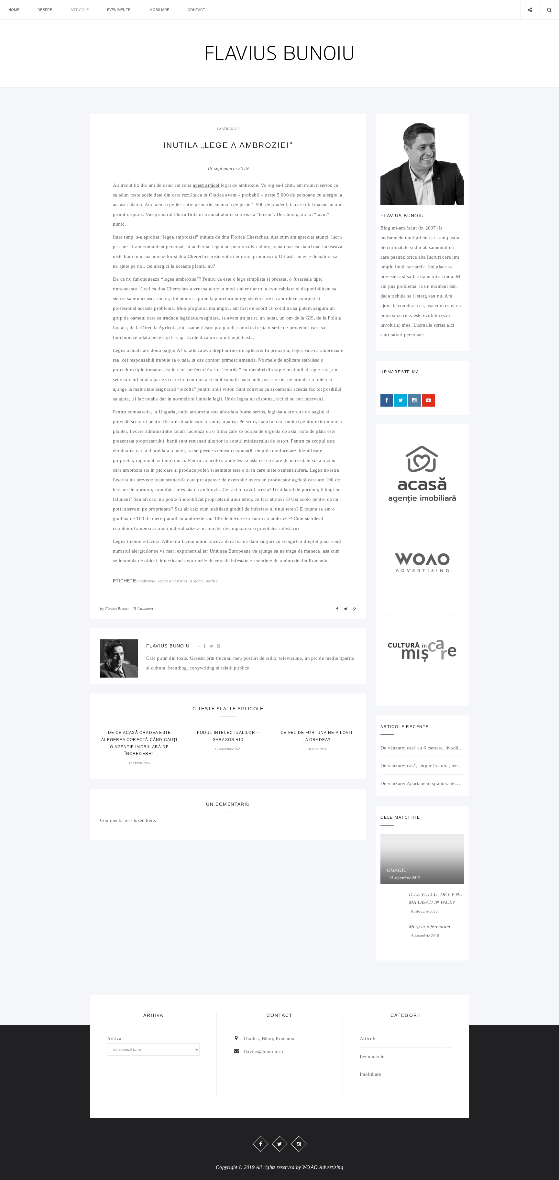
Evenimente (118, 10)
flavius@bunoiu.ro (263, 1051)
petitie (212, 581)
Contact (196, 10)
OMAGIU (397, 870)
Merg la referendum (429, 926)
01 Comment (143, 608)
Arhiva (114, 1038)
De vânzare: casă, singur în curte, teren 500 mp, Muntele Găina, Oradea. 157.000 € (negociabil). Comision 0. (422, 765)
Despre (45, 10)
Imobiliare (158, 10)
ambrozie (146, 581)
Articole (80, 10)
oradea (196, 581)
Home (13, 10)
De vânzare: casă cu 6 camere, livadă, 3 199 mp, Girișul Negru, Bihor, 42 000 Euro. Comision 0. (422, 747)
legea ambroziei (172, 581)
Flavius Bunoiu (117, 609)
